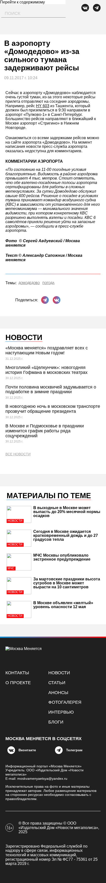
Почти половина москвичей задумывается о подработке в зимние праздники (50, 389)
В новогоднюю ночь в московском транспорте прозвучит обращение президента (52, 409)
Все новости (18, 454)
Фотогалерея (64, 702)
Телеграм (74, 750)
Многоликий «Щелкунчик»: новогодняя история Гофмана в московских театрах (46, 370)
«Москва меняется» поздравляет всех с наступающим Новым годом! (46, 350)
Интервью (61, 712)
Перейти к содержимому (22, 2)
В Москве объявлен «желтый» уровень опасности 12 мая (63, 605)
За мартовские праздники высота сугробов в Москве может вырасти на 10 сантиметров (66, 583)
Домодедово (29, 283)
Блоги (55, 722)
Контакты (17, 672)
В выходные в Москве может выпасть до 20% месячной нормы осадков (66, 512)
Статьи (56, 682)
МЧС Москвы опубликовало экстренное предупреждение (61, 557)
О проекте (18, 682)
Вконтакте (27, 750)
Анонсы (58, 692)
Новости (59, 672)
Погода (48, 283)
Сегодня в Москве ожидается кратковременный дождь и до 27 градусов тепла (65, 535)
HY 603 (42, 106)
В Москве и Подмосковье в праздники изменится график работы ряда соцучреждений (44, 430)
